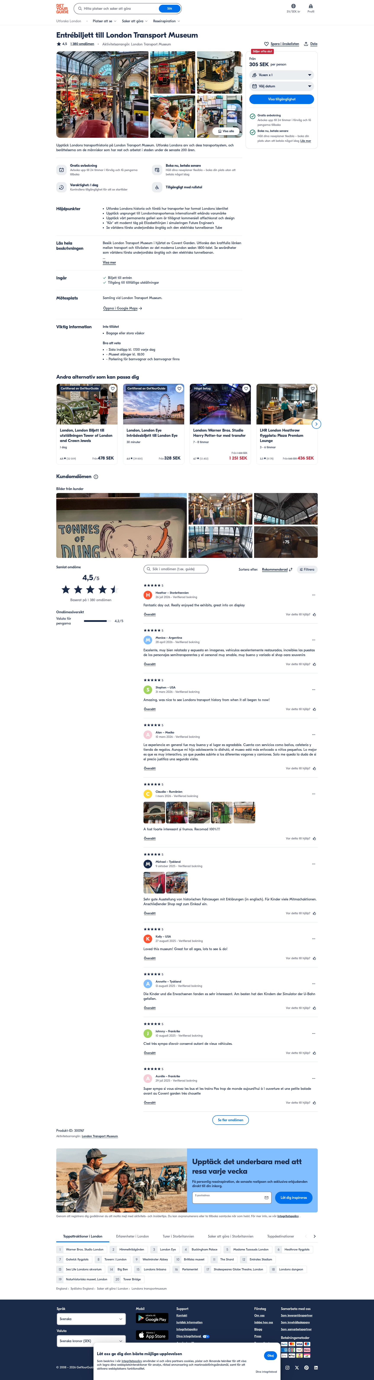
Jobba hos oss (263, 1322)
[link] (87, 424)
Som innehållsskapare (295, 1322)
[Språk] (293, 6)
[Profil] (310, 6)
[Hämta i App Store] (152, 1336)
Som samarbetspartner (296, 1329)
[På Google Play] (152, 1318)
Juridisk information (189, 1322)
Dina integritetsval (189, 1336)
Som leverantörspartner (297, 1315)
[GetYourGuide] (62, 9)
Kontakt (181, 1315)
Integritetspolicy (288, 1216)
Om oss (259, 1315)
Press (257, 1336)
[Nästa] (316, 424)
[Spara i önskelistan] (113, 388)
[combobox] (116, 8)
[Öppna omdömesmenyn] (314, 595)
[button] (75, 43)
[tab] (82, 1236)
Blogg (258, 1329)
